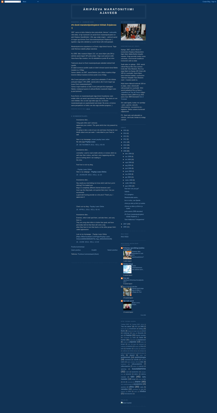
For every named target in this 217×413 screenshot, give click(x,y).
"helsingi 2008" (125, 324)
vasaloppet (135, 389)
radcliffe (136, 359)
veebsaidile (113, 32)
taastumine (135, 372)
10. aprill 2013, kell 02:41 (88, 209)
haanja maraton (141, 335)
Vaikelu (127, 191)
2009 (125, 148)
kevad (123, 344)
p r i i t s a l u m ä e (130, 286)
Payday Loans (90, 142)
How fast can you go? (132, 188)
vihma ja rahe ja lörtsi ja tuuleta (135, 203)
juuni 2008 (128, 171)
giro (122, 335)
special (141, 366)
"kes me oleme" (126, 326)
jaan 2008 (128, 186)
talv (132, 376)
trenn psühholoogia (126, 384)
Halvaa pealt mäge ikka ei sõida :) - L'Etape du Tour (138, 290)
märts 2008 (129, 180)
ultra (131, 386)
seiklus (135, 366)
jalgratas (132, 342)
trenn (138, 381)
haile (134, 337)
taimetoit (128, 374)
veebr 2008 (129, 183)
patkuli (138, 353)
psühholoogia (140, 357)
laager (136, 346)
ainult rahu (124, 328)
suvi (127, 372)
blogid (129, 331)
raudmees (123, 364)
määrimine (143, 348)
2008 (125, 151)
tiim (145, 379)
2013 (125, 136)
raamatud (128, 359)
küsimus (130, 346)
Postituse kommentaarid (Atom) (88, 254)
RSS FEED (124, 237)
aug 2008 (128, 165)
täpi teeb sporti (128, 301)
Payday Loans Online (85, 169)
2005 (125, 227)
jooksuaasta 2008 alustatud (134, 211)
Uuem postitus (76, 250)
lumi (122, 348)
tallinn (136, 374)
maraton (128, 348)
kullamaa (123, 346)
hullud (141, 337)
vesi (142, 389)
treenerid (130, 382)
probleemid (125, 357)
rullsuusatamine (137, 364)
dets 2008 (128, 153)
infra (134, 339)
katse (142, 342)
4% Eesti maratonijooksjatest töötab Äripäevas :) (93, 26)
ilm (130, 339)
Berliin (123, 331)
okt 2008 (128, 159)
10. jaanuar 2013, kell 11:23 (89, 175)
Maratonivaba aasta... (132, 197)
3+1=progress (129, 194)
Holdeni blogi (128, 264)
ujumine (123, 387)
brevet (144, 331)
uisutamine (137, 384)
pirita (122, 355)
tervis (139, 379)
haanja (129, 335)
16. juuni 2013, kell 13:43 (87, 242)
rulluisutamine (125, 366)
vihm (129, 391)
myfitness (125, 350)
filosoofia (140, 333)
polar (141, 355)
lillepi (142, 346)
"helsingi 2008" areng (138, 324)
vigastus (123, 391)
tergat (134, 379)
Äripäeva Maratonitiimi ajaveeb (108, 11)
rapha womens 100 (132, 362)
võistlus (143, 391)
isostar (125, 342)
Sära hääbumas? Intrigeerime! (134, 219)
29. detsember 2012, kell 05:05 (90, 145)
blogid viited (136, 331)
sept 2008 (128, 162)
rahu (143, 359)
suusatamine (139, 368)
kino (129, 344)
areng (141, 328)
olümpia (142, 350)
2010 (125, 145)
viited (135, 391)
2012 (125, 139)
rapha (123, 362)
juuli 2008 (128, 168)
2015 (125, 130)
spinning (123, 369)
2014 (125, 133)
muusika (136, 348)
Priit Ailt (126, 278)
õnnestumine (129, 393)
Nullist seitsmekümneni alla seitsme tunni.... (138, 267)
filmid (134, 333)
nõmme (132, 350)
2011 (125, 142)
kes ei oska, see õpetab (132, 200)
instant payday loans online (100, 139)
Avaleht (94, 250)
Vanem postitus (112, 250)
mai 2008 (128, 174)
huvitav (123, 340)
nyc (137, 350)
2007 (125, 224)
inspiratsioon (142, 340)
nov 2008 (128, 156)
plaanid (132, 355)
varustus (124, 389)
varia (141, 387)
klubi (134, 344)
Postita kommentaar (77, 247)
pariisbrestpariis (130, 353)
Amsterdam (132, 328)
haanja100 (126, 337)
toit (124, 382)
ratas (141, 362)
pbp (143, 353)
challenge (126, 333)
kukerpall (141, 344)
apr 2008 (128, 177)
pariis (122, 353)
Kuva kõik (143, 315)
